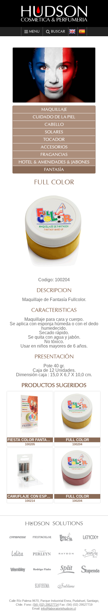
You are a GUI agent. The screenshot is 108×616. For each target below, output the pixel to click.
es (82, 31)
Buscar (57, 31)
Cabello (54, 124)
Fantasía (54, 169)
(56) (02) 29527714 (46, 604)
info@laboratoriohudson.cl (58, 608)
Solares (54, 132)
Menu (34, 31)
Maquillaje (54, 109)
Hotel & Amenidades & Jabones (54, 162)
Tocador (54, 139)
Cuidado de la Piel (54, 117)
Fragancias (54, 154)
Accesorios (54, 147)
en (73, 31)
